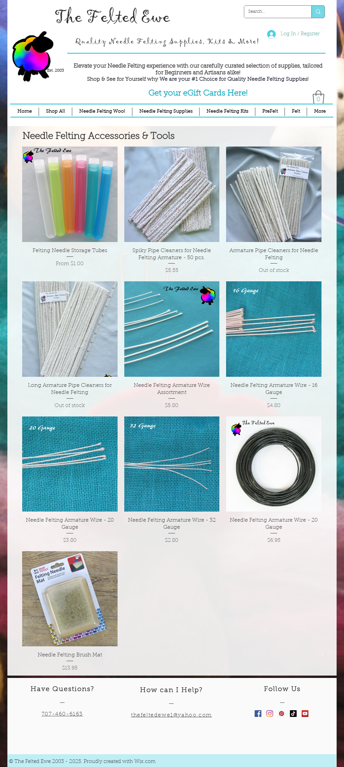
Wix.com (145, 761)
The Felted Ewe (112, 17)
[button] (318, 97)
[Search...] (318, 12)
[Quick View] (70, 194)
